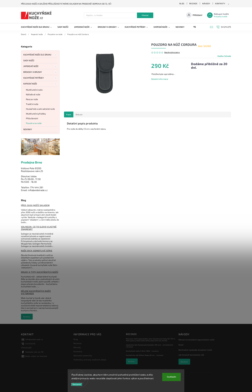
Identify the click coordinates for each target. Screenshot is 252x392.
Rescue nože (32, 99)
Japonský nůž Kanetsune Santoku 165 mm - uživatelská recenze (149, 346)
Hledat (145, 15)
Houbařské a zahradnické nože (40, 109)
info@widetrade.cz (34, 339)
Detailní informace (159, 79)
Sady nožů (28, 60)
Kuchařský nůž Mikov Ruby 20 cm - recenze (144, 355)
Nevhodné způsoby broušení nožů (195, 350)
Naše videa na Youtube (36, 356)
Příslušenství (32, 118)
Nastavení (76, 384)
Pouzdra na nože (34, 123)
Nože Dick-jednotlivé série (36, 250)
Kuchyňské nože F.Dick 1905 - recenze (142, 351)
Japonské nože (30, 66)
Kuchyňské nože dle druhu (37, 54)
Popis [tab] (68, 114)
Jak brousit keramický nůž (191, 355)
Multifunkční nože (34, 90)
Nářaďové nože (33, 94)
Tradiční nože (32, 104)
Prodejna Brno (31, 162)
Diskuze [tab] (79, 114)
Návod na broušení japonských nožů (196, 339)
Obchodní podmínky (83, 355)
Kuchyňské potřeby (33, 78)
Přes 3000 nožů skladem (35, 205)
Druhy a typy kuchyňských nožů (39, 272)
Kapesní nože (30, 83)
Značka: (224, 56)
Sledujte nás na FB (34, 352)
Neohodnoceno (172, 53)
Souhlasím (171, 376)
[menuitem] (38, 27)
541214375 (30, 343)
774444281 (26, 347)
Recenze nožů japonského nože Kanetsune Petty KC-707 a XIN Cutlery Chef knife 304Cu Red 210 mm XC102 (150, 340)
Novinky (27, 129)
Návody (206, 3)
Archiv (26, 316)
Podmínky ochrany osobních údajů (90, 359)
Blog (181, 3)
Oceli (180, 345)
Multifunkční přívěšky (36, 113)
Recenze (193, 3)
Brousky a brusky (32, 72)
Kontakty (220, 3)
